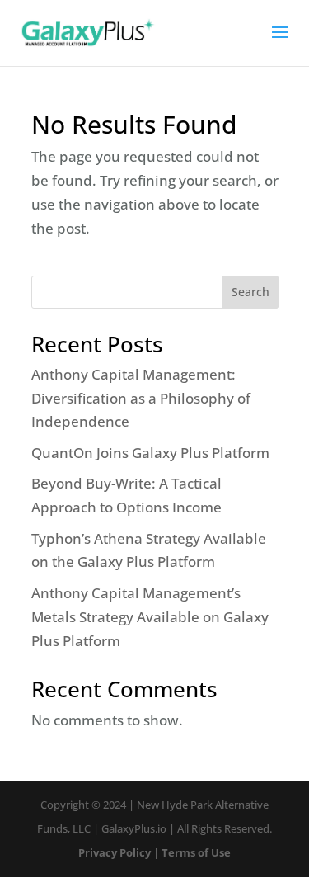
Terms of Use (196, 852)
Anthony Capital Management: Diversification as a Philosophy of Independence (140, 398)
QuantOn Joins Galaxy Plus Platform (150, 452)
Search (250, 292)
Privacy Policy (114, 852)
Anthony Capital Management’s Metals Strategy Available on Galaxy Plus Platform (150, 616)
